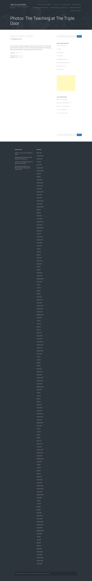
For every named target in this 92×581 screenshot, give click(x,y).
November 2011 (40, 416)
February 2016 (39, 272)
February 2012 (39, 407)
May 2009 (39, 506)
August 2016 (39, 263)
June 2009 (39, 503)
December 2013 (40, 341)
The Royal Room (65, 4)
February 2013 (39, 371)
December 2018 (40, 239)
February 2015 (39, 299)
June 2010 (39, 467)
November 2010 (40, 452)
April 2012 (39, 401)
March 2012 (39, 404)
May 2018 (39, 254)
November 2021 (40, 185)
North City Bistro (76, 10)
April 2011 (39, 437)
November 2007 (40, 560)
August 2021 (39, 194)
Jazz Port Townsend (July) (62, 113)
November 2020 (40, 200)
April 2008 (39, 545)
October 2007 (39, 563)
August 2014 (39, 317)
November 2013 (40, 344)
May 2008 (39, 542)
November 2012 (40, 380)
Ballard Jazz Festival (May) (62, 99)
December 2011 (40, 413)
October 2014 (39, 311)
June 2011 (39, 431)
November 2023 (40, 155)
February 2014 (39, 335)
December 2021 (40, 182)
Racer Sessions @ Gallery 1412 (59, 7)
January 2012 (39, 410)
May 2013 (39, 362)
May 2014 (39, 326)
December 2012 (40, 377)
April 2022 (39, 176)
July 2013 (39, 356)
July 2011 (39, 428)
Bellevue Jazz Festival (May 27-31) (64, 102)
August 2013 (39, 353)
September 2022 (40, 170)
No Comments (30, 36)
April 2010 (39, 473)
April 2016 (39, 269)
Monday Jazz (16, 57)
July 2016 (39, 266)
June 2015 (39, 287)
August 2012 (39, 389)
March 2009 (39, 512)
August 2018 (39, 245)
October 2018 (39, 242)
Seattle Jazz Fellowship (44, 4)
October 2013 (39, 347)
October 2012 (39, 383)
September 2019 (40, 227)
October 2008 (39, 527)
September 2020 (40, 206)
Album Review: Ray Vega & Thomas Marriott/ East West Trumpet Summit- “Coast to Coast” (23, 168)
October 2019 (39, 224)
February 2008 (39, 551)
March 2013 (39, 368)
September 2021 (40, 191)
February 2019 (39, 236)
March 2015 (39, 296)
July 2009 (39, 500)
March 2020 (39, 215)
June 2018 (39, 251)
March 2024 (39, 152)
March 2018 (39, 257)
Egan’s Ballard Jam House (40, 7)
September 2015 (40, 278)
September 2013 (40, 350)
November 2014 (40, 308)
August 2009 (39, 497)
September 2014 (40, 314)
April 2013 (39, 365)
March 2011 (39, 440)
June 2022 (39, 173)
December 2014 (40, 305)
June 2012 (39, 395)
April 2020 (39, 212)
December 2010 (40, 449)
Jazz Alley (56, 4)
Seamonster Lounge (75, 7)
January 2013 (39, 374)
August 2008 (39, 533)
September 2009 (40, 494)
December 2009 (40, 485)
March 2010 (39, 476)
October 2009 (39, 491)
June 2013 (39, 359)
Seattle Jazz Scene (18, 4)
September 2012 (40, 386)
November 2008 (40, 524)
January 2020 (39, 218)
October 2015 (39, 275)
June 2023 (39, 161)
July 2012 (39, 392)
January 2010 (39, 482)
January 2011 (39, 446)
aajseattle (22, 36)
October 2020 (39, 203)
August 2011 (39, 425)
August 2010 (39, 461)
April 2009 (39, 509)
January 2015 (39, 302)
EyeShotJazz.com (17, 39)
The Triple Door (76, 4)
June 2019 (39, 233)
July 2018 (39, 248)
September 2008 (40, 530)
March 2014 (39, 332)
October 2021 (39, 188)
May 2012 (39, 398)
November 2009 (40, 488)
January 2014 (39, 338)
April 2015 (39, 293)
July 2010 (39, 464)
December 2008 (40, 521)
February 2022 (39, 179)
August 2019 (39, 230)
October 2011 (39, 419)
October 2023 (39, 158)
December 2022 (40, 167)
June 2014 (39, 323)
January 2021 (39, 197)
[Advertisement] (66, 83)
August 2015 (39, 281)
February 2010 (39, 479)
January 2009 (39, 518)
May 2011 (39, 434)
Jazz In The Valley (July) (62, 109)
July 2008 (39, 536)
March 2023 (39, 164)
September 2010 (40, 458)
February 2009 (39, 515)
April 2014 (39, 329)
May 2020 (39, 209)
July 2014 (39, 320)
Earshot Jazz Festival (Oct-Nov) (63, 106)
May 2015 (39, 290)
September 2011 (40, 422)
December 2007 (40, 557)
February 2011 (39, 443)
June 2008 (39, 539)
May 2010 (39, 470)
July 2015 (39, 284)
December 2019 (40, 221)
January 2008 (39, 554)
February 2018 (39, 260)
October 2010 (39, 455)
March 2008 (39, 548)
